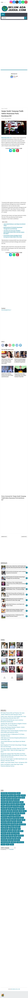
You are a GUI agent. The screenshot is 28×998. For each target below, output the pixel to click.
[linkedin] (20, 345)
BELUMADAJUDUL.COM (15, 989)
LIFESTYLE (22, 813)
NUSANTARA (3, 822)
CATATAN (23, 795)
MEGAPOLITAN (4, 817)
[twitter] (6, 345)
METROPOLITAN (16, 817)
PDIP (2, 826)
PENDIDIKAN (12, 826)
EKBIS (23, 797)
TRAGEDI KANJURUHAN (5, 842)
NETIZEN (18, 819)
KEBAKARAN (14, 808)
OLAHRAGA (10, 822)
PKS (19, 828)
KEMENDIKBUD (21, 808)
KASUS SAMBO (4, 808)
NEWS (23, 819)
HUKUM (2, 806)
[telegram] (20, 2)
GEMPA (21, 802)
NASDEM (8, 819)
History (22, 804)
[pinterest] (26, 2)
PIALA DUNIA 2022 (4, 828)
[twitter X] (17, 2)
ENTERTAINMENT (4, 802)
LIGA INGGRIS (11, 815)
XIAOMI (12, 844)
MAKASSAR (18, 815)
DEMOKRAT (8, 797)
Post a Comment (8, 118)
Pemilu (6, 826)
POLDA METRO (4, 831)
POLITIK (10, 831)
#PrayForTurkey (12, 793)
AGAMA (18, 793)
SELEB (16, 835)
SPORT (19, 837)
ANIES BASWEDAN (4, 795)
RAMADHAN (3, 833)
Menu (3, 14)
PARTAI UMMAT (22, 824)
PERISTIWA (18, 826)
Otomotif (19, 822)
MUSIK (22, 817)
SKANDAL (9, 837)
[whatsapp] (23, 2)
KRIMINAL (17, 813)
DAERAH (2, 797)
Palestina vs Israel (5, 824)
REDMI (9, 833)
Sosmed (14, 837)
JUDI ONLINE (16, 806)
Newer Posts (4, 536)
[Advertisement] (14, 34)
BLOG (19, 795)
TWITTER (3, 844)
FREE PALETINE (15, 802)
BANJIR (11, 795)
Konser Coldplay (4, 813)
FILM (10, 802)
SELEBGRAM (21, 835)
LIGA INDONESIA (4, 815)
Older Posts (24, 536)
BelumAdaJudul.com (6, 137)
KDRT (10, 808)
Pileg (11, 828)
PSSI (22, 831)
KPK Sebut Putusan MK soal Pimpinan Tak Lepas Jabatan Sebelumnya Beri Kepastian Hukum (15, 595)
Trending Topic (20, 842)
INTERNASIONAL (9, 806)
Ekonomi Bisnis (10, 799)
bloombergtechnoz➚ (6, 310)
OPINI (15, 822)
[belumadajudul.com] (14, 9)
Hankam (12, 804)
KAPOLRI (21, 806)
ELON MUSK (17, 799)
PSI (18, 831)
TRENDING (13, 842)
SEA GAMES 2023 (4, 835)
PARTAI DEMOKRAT (14, 824)
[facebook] (11, 2)
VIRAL (8, 844)
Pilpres (15, 828)
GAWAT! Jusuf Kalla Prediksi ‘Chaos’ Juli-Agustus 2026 (14, 762)
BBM (15, 795)
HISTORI (17, 804)
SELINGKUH (3, 837)
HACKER (7, 804)
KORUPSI (11, 813)
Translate (11, 849)
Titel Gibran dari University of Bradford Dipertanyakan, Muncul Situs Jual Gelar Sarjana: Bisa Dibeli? (14, 232)
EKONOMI (3, 799)
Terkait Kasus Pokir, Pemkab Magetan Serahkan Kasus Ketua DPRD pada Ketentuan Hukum (16, 584)
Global (2, 804)
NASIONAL (13, 819)
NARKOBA (3, 819)
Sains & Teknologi (15, 833)
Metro (10, 817)
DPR (19, 797)
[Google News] (14, 76)
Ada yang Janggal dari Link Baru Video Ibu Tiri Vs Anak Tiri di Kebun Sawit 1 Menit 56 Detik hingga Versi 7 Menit (14, 750)
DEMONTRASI (14, 797)
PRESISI (14, 831)
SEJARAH (11, 835)
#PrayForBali (4, 793)
